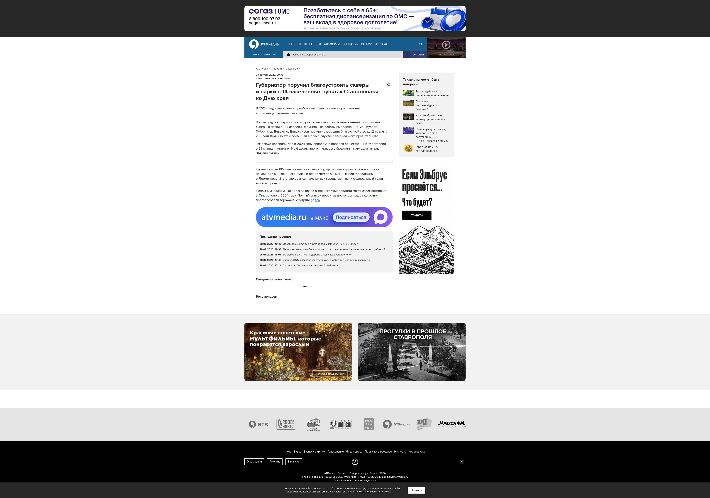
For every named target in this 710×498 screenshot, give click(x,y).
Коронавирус (417, 451)
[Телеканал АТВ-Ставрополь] (258, 424)
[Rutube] (297, 286)
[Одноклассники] (274, 286)
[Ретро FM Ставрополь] (313, 424)
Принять (416, 490)
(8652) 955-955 (333, 476)
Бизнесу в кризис (314, 451)
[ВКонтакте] (259, 286)
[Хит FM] (424, 424)
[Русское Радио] (286, 424)
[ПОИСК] (421, 44)
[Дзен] (304, 286)
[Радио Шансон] (341, 424)
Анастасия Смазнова (277, 78)
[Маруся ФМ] (452, 424)
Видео (298, 451)
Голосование (336, 451)
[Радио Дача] (369, 424)
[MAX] (281, 286)
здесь (315, 200)
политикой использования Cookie (369, 491)
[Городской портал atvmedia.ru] (396, 424)
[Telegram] (266, 286)
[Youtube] (289, 286)
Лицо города (354, 451)
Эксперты (400, 451)
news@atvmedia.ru (397, 476)
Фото (288, 451)
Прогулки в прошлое (378, 451)
